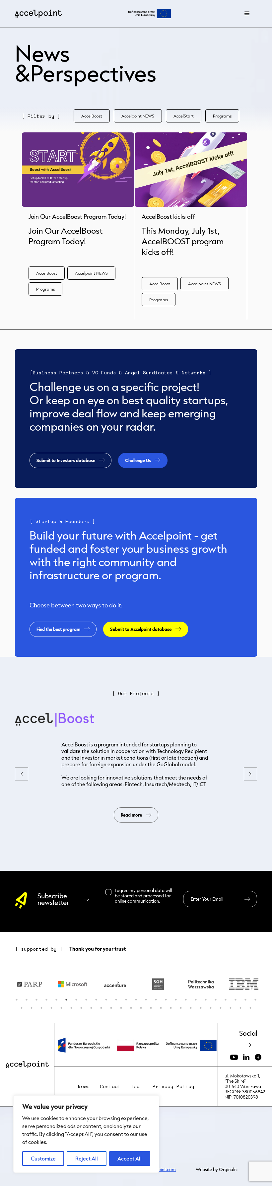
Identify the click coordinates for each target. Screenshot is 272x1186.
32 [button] (81, 1008)
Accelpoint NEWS (137, 116)
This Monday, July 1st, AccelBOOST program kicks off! (183, 241)
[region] (86, 1134)
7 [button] (76, 999)
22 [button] (225, 999)
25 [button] (255, 999)
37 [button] (131, 1008)
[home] (38, 14)
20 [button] (205, 999)
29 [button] (51, 1008)
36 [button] (121, 1008)
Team (137, 1086)
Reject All (86, 1158)
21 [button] (215, 999)
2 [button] (26, 999)
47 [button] (230, 1008)
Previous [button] (3, 984)
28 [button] (41, 1008)
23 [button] (235, 999)
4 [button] (46, 999)
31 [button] (71, 1008)
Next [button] (268, 984)
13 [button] (136, 999)
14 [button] (146, 999)
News (84, 1086)
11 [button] (116, 999)
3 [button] (36, 999)
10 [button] (106, 999)
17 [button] (175, 999)
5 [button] (56, 999)
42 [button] (180, 1008)
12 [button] (126, 999)
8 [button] (86, 999)
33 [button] (91, 1008)
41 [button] (171, 1008)
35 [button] (111, 1008)
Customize (43, 1158)
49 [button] (250, 1008)
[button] (247, 14)
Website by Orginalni (217, 1169)
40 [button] (161, 1008)
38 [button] (141, 1008)
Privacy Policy (173, 1086)
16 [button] (166, 999)
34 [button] (101, 1008)
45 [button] (210, 1008)
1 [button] (16, 999)
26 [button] (21, 1008)
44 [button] (200, 1008)
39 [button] (151, 1008)
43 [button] (190, 1008)
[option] (57, 984)
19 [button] (195, 999)
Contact (110, 1086)
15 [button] (156, 999)
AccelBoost (91, 116)
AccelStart (183, 116)
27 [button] (31, 1008)
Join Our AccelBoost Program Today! (77, 216)
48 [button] (240, 1008)
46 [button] (220, 1008)
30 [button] (61, 1008)
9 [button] (96, 999)
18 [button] (185, 999)
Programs (222, 116)
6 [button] (66, 999)
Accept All (129, 1158)
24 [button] (245, 999)
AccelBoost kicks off (168, 216)
